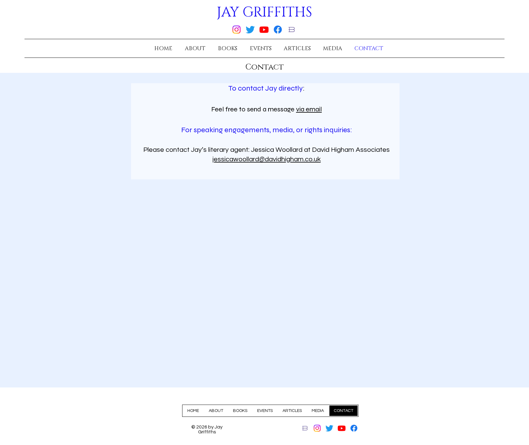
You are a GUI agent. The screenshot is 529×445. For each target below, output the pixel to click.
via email (309, 109)
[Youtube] (264, 29)
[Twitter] (250, 29)
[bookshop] (291, 29)
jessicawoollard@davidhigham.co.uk (266, 159)
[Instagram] (236, 29)
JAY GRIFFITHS (264, 12)
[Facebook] (277, 29)
